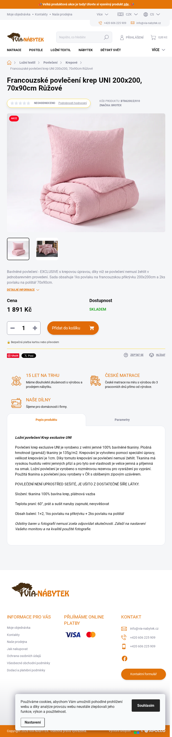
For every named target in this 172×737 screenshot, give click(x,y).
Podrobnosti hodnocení (72, 103)
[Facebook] (124, 657)
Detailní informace (21, 289)
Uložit (14, 355)
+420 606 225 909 (142, 637)
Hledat (106, 37)
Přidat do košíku (66, 328)
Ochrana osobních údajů (24, 656)
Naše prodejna (62, 14)
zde (126, 4)
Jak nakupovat (17, 649)
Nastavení (33, 722)
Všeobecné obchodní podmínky (28, 663)
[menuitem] (16, 50)
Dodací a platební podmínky (26, 670)
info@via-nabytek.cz (144, 628)
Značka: (110, 105)
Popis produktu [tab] (46, 419)
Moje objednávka (18, 14)
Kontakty (41, 14)
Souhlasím (145, 705)
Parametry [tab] (122, 419)
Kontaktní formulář (143, 674)
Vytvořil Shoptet (120, 731)
